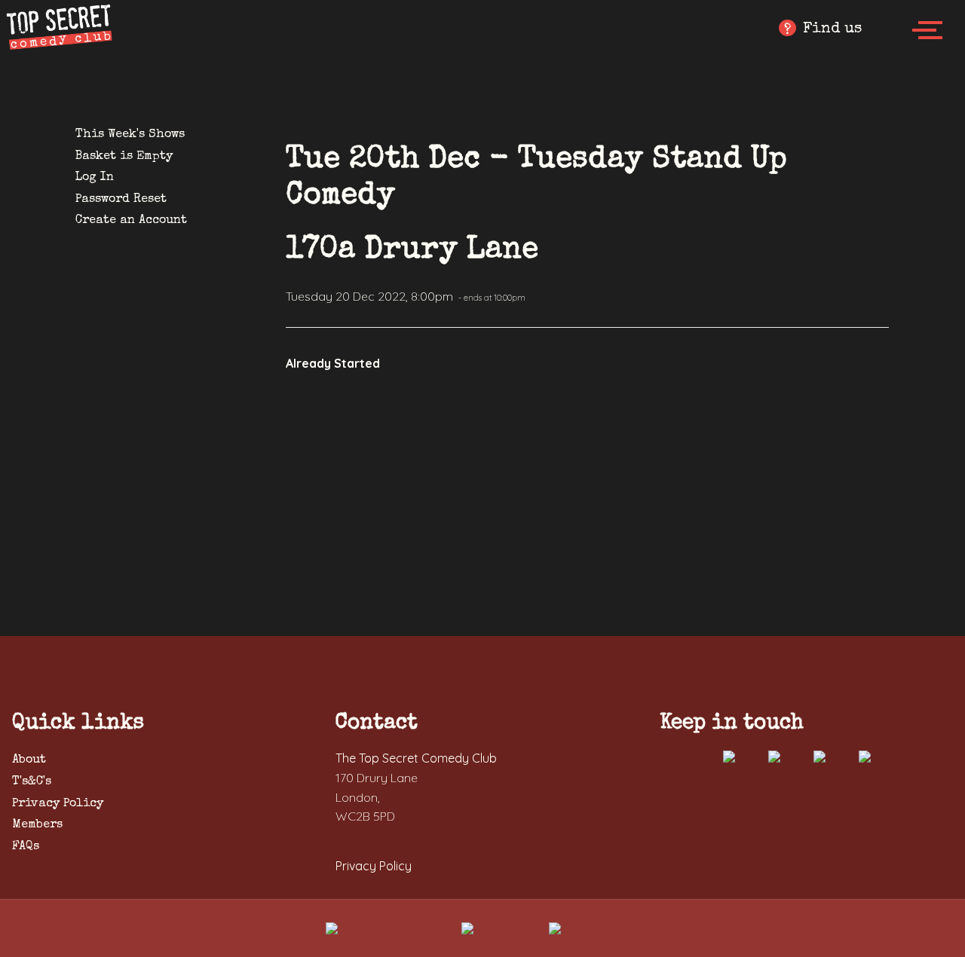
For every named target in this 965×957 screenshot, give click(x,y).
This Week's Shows (130, 135)
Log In (94, 178)
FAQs (25, 847)
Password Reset (121, 200)
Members (37, 825)
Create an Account (131, 221)
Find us (823, 30)
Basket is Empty (124, 157)
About (29, 760)
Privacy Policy (57, 804)
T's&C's (31, 782)
